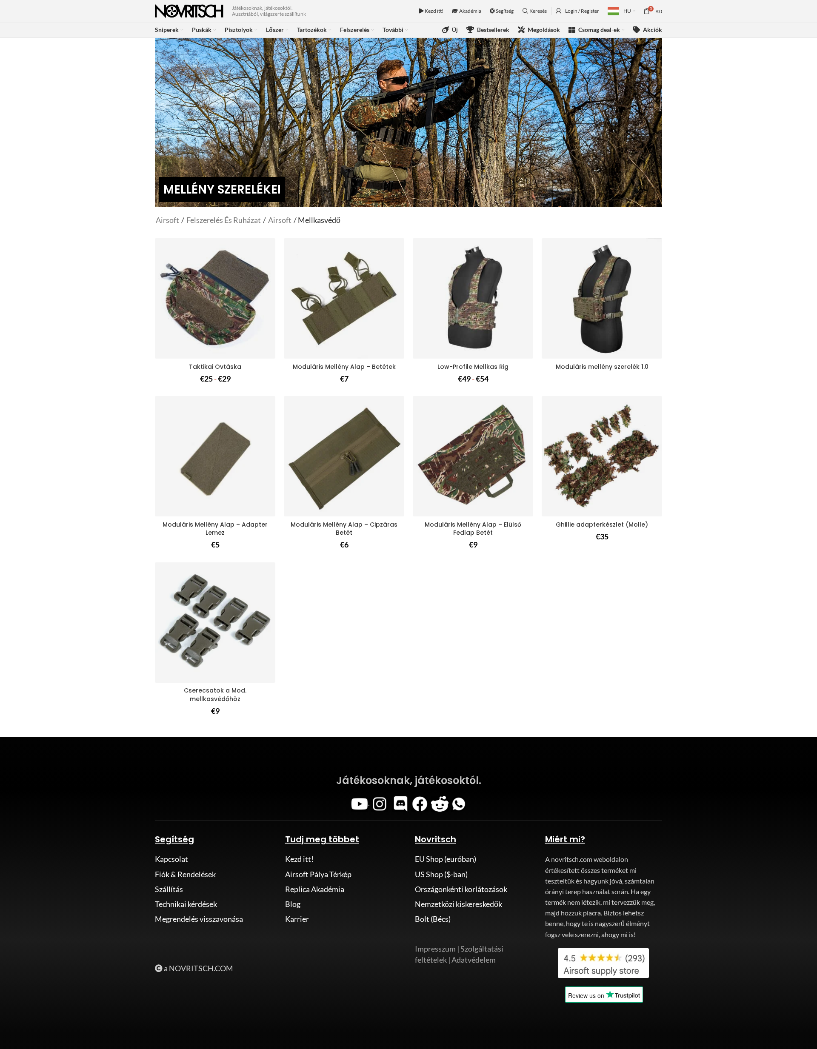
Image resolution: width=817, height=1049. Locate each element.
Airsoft (168, 220)
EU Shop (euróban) (445, 859)
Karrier (297, 919)
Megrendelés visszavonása (199, 919)
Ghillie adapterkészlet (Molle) (602, 524)
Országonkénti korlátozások (461, 889)
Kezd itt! (433, 11)
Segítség (504, 11)
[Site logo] (189, 10)
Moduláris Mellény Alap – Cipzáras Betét (344, 528)
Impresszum (435, 948)
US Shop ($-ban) (441, 874)
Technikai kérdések (186, 904)
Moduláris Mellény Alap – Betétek (344, 366)
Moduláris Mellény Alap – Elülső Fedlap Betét (473, 528)
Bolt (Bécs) (433, 919)
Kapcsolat (171, 859)
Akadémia (469, 11)
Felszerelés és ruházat (223, 220)
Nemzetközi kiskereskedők (458, 904)
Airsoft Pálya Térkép (318, 874)
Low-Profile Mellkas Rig (472, 366)
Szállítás (169, 889)
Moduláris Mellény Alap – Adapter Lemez (215, 528)
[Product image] (215, 298)
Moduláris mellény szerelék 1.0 (602, 366)
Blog (292, 904)
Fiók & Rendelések (185, 874)
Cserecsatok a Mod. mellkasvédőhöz (215, 694)
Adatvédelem (473, 959)
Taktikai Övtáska (215, 366)
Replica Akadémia (314, 889)
